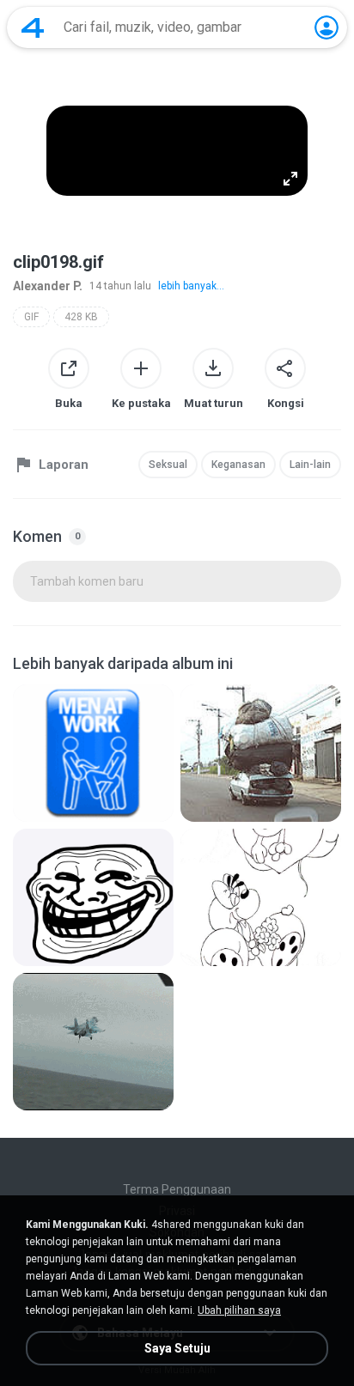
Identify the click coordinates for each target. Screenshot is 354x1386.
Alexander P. (47, 286)
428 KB (81, 317)
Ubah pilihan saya (239, 1310)
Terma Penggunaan (177, 1189)
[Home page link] (32, 27)
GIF (31, 317)
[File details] (93, 753)
